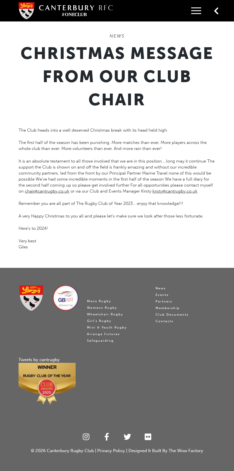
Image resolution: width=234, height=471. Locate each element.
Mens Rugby (99, 301)
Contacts (165, 321)
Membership (168, 308)
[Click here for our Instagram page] (86, 437)
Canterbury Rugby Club (70, 450)
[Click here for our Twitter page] (127, 437)
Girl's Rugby (99, 321)
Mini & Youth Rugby (107, 327)
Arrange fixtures (103, 334)
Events (162, 295)
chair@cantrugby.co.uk (47, 191)
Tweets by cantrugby (39, 359)
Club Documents (172, 314)
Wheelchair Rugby (105, 314)
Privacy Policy (111, 450)
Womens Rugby (102, 308)
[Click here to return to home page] (31, 298)
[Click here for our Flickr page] (148, 437)
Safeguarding (100, 341)
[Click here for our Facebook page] (106, 437)
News (161, 288)
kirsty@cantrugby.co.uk (174, 191)
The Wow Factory (186, 450)
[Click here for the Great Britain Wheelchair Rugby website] (65, 298)
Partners (164, 301)
